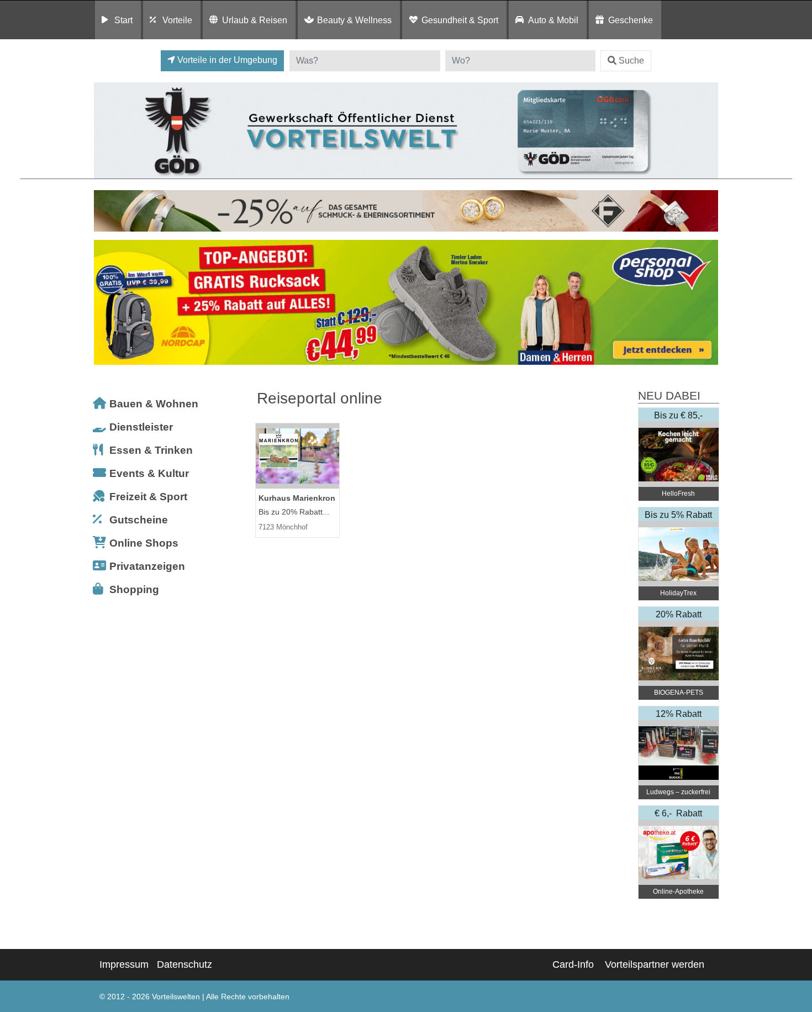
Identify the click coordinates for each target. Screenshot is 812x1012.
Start (123, 20)
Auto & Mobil (553, 20)
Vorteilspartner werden (654, 964)
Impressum (124, 964)
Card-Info (573, 964)
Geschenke (630, 20)
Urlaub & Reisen (254, 20)
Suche (631, 60)
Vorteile (177, 20)
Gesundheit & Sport (459, 20)
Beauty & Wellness (354, 20)
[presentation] (104, 302)
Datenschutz (184, 964)
